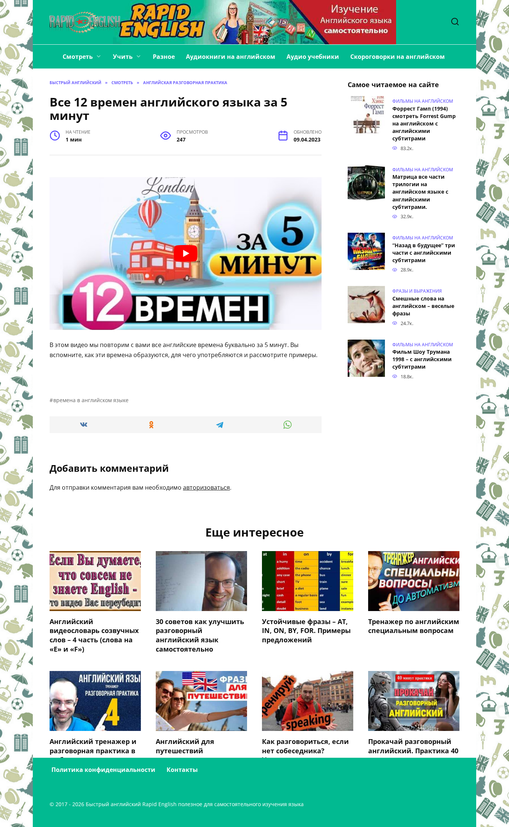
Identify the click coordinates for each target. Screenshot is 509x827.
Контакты (182, 770)
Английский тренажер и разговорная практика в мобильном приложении (94, 750)
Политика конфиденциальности (103, 770)
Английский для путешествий (185, 746)
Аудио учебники (313, 57)
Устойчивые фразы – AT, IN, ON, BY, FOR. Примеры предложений (306, 630)
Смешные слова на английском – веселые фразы (423, 306)
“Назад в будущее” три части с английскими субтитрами (423, 253)
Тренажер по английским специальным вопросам (413, 626)
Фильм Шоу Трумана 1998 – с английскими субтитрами (422, 359)
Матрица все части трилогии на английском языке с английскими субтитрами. (420, 192)
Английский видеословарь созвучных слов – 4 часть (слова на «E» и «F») (94, 635)
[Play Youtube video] (186, 253)
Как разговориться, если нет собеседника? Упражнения (305, 750)
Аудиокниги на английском (230, 57)
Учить (123, 57)
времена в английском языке (91, 400)
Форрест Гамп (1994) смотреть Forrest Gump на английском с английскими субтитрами (424, 123)
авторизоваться (206, 487)
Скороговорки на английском (397, 57)
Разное (164, 57)
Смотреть (78, 57)
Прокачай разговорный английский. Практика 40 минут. (413, 750)
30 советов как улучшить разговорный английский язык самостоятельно (200, 635)
